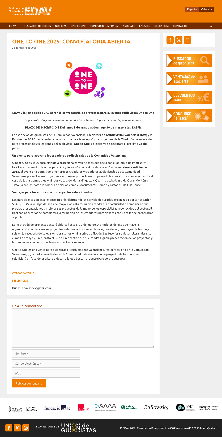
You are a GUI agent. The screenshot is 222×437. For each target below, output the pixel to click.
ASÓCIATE (129, 25)
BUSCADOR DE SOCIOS (37, 25)
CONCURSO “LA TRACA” (104, 25)
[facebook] (170, 40)
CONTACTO (180, 25)
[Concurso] (189, 121)
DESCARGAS (161, 25)
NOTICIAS (61, 25)
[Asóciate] (189, 84)
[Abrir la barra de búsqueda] (211, 26)
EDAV (12, 25)
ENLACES (144, 25)
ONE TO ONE (78, 25)
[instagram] (178, 40)
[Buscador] (189, 65)
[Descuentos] (189, 102)
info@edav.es (210, 428)
